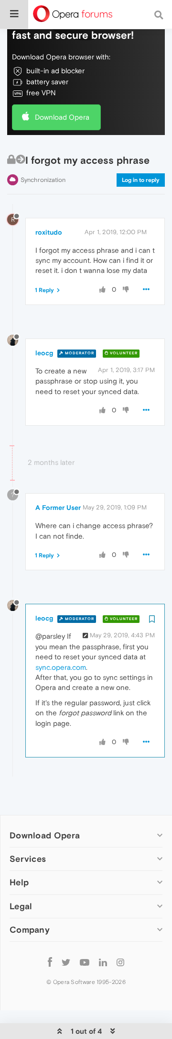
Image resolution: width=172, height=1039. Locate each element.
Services (28, 859)
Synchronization (43, 179)
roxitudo (48, 232)
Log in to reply (141, 180)
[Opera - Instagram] (120, 962)
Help (19, 882)
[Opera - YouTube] (84, 962)
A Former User (58, 507)
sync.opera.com (60, 667)
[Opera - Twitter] (66, 962)
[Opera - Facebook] (50, 962)
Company (30, 930)
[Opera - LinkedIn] (103, 962)
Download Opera (62, 117)
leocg (44, 353)
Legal (21, 906)
